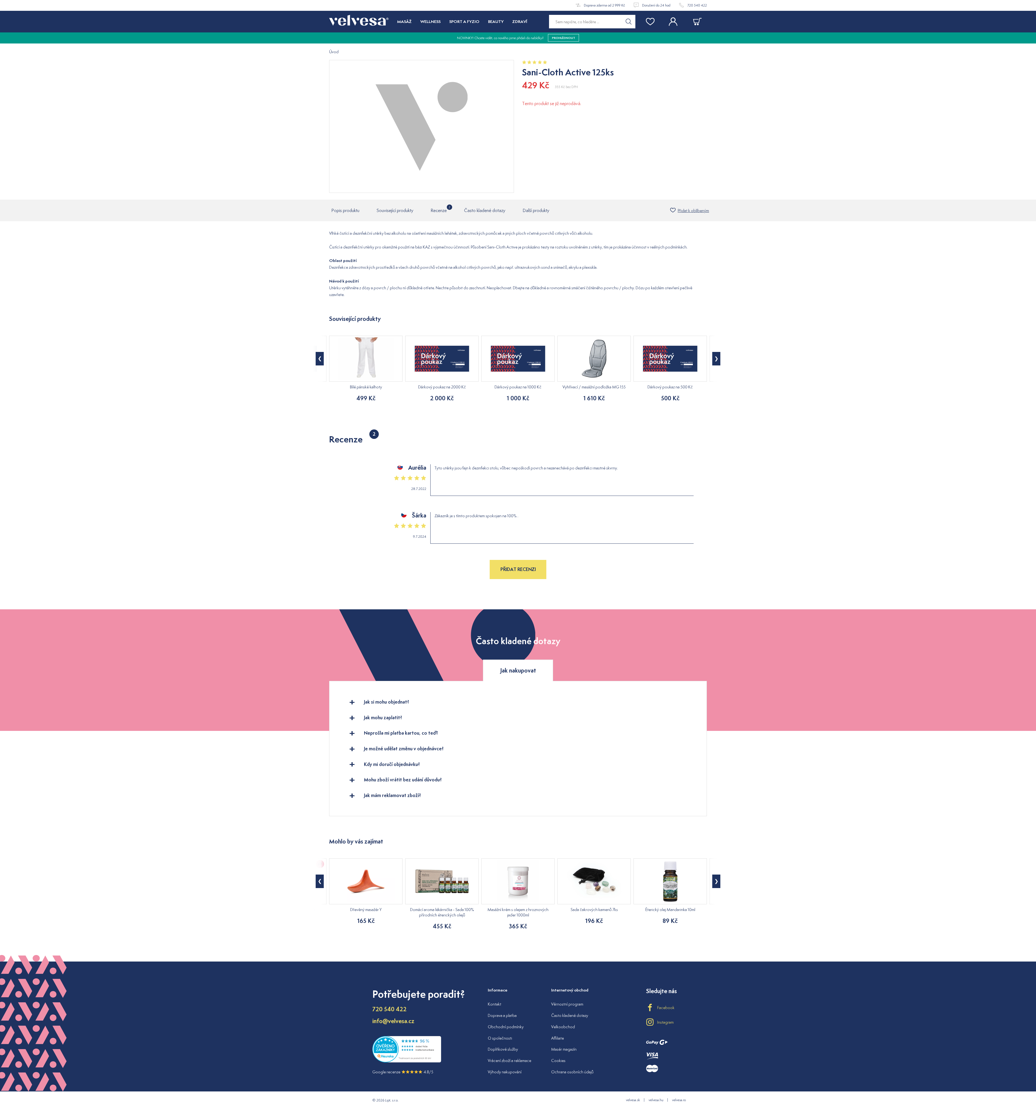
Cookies (558, 1060)
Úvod (334, 52)
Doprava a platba (502, 1015)
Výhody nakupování (505, 1071)
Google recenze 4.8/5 (402, 1071)
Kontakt (494, 1004)
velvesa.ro (679, 1100)
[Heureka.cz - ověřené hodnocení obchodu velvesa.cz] (406, 1061)
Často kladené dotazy (484, 210)
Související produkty (395, 210)
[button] (319, 358)
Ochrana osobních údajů (572, 1071)
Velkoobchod (563, 1026)
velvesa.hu (656, 1100)
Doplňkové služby (503, 1049)
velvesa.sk (633, 1100)
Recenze (439, 209)
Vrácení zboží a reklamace (509, 1060)
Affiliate (557, 1038)
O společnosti (500, 1038)
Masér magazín (564, 1049)
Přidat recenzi (518, 569)
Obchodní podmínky (506, 1026)
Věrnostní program (567, 1004)
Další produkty (536, 210)
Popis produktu (345, 210)
